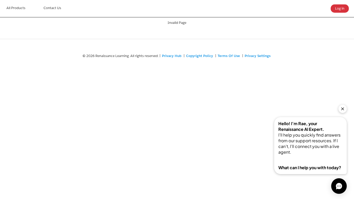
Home (16, 8)
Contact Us (52, 8)
